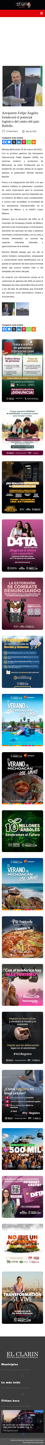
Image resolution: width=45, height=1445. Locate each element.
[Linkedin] (19, 142)
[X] (14, 142)
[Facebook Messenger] (9, 142)
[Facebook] (4, 142)
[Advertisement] (22, 41)
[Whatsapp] (28, 142)
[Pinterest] (24, 142)
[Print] (33, 142)
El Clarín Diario (12, 131)
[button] (42, 13)
